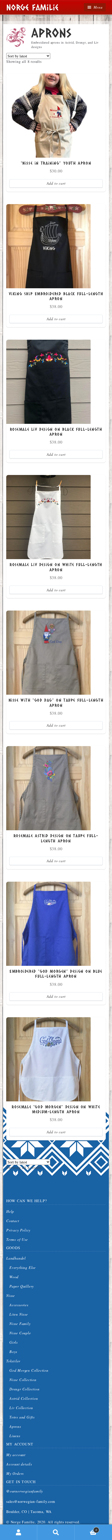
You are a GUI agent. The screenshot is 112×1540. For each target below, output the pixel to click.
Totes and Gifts (22, 1417)
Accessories (18, 1304)
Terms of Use (17, 1239)
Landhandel (16, 1258)
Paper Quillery (21, 1286)
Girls (13, 1342)
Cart (86, 1528)
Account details (19, 1464)
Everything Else (22, 1267)
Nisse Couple (20, 1332)
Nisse (10, 1295)
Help (10, 1211)
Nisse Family (20, 1323)
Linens (14, 1435)
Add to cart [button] (56, 183)
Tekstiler (13, 1360)
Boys (13, 1351)
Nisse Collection (22, 1379)
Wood (13, 1276)
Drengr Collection (24, 1389)
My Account (18, 1532)
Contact (12, 1220)
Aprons (15, 1426)
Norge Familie (32, 7)
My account (16, 1454)
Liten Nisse (18, 1314)
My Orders (15, 1473)
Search (55, 1532)
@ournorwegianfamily (24, 1491)
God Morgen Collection (28, 1370)
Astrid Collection (23, 1398)
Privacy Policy (18, 1230)
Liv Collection (21, 1407)
